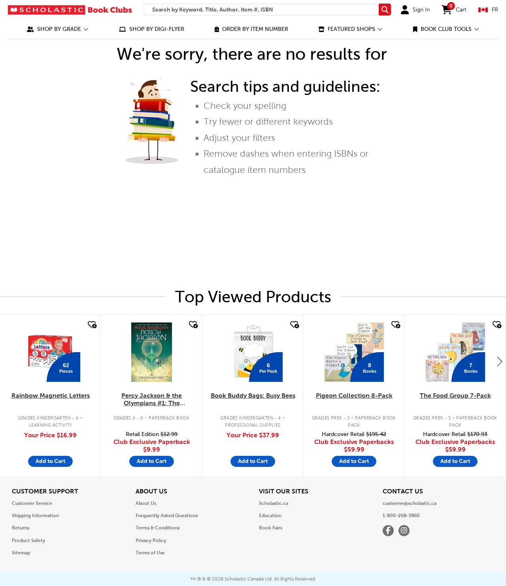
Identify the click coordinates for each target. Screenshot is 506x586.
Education (270, 515)
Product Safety (28, 540)
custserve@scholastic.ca (409, 503)
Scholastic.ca (273, 503)
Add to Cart (50, 461)
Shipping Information (35, 515)
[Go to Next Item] (499, 361)
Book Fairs (270, 528)
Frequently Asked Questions (167, 515)
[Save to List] (91, 324)
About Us (146, 503)
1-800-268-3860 (401, 515)
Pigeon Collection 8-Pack (354, 395)
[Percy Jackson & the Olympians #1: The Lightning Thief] (151, 352)
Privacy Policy (151, 540)
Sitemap (21, 553)
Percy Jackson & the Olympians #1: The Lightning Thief (151, 399)
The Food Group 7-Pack (455, 395)
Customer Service (32, 503)
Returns (20, 528)
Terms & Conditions (157, 528)
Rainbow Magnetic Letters (50, 395)
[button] (58, 29)
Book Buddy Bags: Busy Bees (253, 395)
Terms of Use (150, 553)
